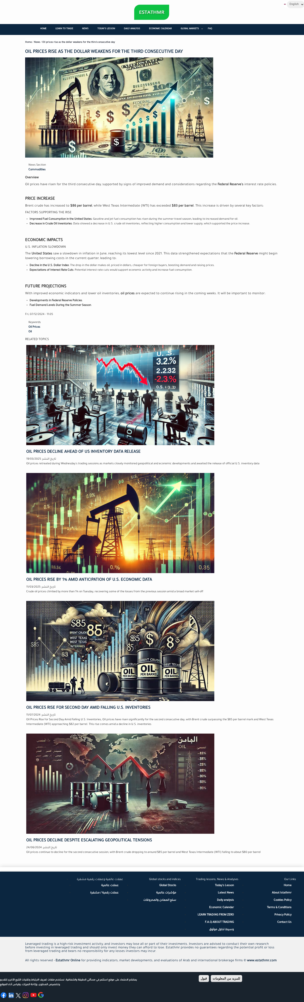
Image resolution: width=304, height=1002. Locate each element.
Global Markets (192, 31)
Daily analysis (225, 900)
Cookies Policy (283, 900)
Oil (30, 331)
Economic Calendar (160, 29)
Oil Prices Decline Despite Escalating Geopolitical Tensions (89, 840)
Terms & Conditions (279, 907)
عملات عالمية (110, 885)
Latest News (226, 892)
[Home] (151, 12)
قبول (204, 978)
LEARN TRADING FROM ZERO (216, 915)
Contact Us (284, 922)
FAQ (210, 29)
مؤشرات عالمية (166, 892)
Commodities (37, 169)
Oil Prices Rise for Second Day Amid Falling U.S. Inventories (88, 708)
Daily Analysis (132, 29)
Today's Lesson (106, 29)
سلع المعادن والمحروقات (159, 900)
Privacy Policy (283, 915)
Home (43, 29)
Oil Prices (34, 327)
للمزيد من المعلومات (226, 978)
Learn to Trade (64, 29)
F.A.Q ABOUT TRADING (219, 922)
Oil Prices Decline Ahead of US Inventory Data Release (83, 452)
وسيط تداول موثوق (221, 929)
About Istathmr (282, 892)
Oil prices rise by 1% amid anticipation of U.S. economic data (89, 580)
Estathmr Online (68, 961)
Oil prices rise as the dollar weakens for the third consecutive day (78, 42)
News (85, 29)
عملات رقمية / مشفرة (104, 892)
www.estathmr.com (262, 961)
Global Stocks (167, 885)
